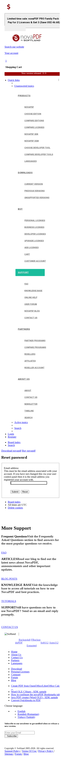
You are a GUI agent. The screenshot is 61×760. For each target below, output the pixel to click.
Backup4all (24, 639)
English (21, 711)
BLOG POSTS (9, 578)
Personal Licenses (20, 671)
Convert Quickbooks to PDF (26, 700)
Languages (16, 663)
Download (16, 668)
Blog (13, 680)
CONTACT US (9, 627)
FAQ (4, 552)
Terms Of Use (29, 751)
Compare (15, 674)
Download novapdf (11, 450)
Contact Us (17, 657)
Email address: (11, 468)
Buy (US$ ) (15, 28)
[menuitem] (24, 86)
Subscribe (11, 736)
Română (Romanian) (28, 714)
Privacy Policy (46, 751)
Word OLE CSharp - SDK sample (28, 691)
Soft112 (44, 642)
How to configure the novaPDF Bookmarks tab (35, 694)
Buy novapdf (28, 450)
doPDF (19, 642)
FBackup (36, 639)
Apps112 (53, 642)
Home (14, 651)
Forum (14, 677)
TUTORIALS (8, 601)
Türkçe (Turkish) (26, 717)
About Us (16, 654)
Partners (15, 660)
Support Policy (12, 751)
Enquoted (32, 645)
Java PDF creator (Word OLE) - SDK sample (34, 697)
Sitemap (9, 754)
